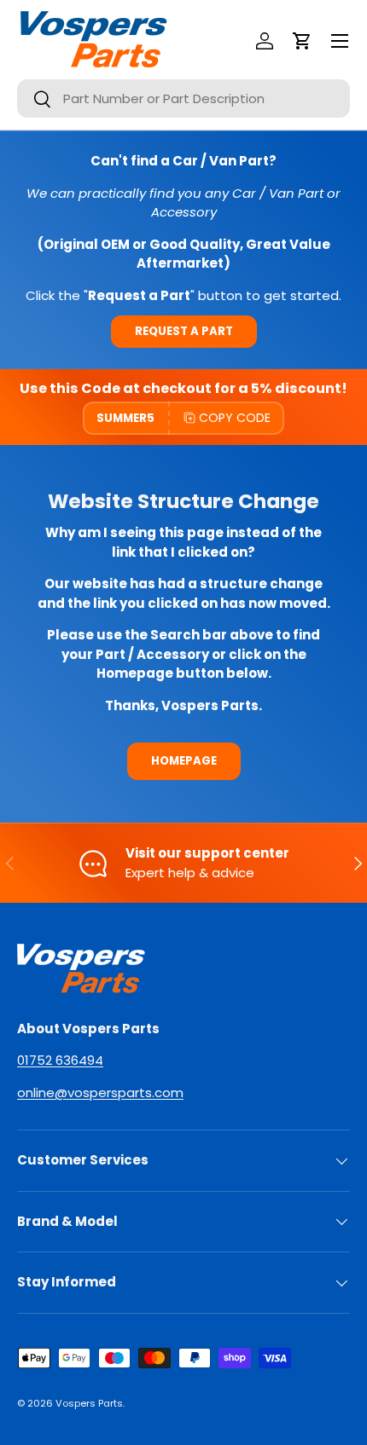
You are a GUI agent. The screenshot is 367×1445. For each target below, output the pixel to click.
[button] (302, 41)
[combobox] (183, 98)
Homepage (184, 761)
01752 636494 (60, 1060)
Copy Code (235, 417)
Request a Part (184, 331)
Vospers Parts (89, 1403)
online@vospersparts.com (100, 1092)
